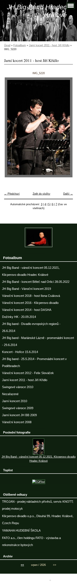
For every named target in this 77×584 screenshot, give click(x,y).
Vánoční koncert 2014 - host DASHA (26, 310)
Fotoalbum (19, 45)
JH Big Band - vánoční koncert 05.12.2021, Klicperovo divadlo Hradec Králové (31, 271)
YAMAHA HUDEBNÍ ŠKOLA (21, 530)
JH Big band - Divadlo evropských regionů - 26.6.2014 (31, 327)
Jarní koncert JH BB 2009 (19, 415)
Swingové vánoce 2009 (17, 408)
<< (22, 564)
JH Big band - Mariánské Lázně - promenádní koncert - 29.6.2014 (38, 341)
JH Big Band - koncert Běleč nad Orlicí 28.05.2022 (35, 281)
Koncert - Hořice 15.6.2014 (20, 352)
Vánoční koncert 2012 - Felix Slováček (28, 373)
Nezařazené (10, 394)
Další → (68, 193)
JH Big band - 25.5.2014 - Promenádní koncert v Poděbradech (34, 362)
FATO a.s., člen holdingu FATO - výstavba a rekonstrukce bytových (31, 541)
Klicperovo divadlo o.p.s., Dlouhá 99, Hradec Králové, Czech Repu (37, 519)
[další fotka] (66, 127)
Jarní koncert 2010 (14, 401)
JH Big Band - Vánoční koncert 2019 (26, 288)
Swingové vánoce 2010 (17, 387)
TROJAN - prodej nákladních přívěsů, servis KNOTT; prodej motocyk (37, 505)
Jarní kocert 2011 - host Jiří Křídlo (49, 45)
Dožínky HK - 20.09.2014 (19, 317)
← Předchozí (12, 193)
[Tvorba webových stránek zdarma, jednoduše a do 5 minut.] (50, 580)
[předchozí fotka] (10, 127)
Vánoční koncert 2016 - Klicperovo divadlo (30, 302)
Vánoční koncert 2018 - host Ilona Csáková (31, 295)
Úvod (7, 45)
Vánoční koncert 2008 (16, 422)
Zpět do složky (41, 193)
